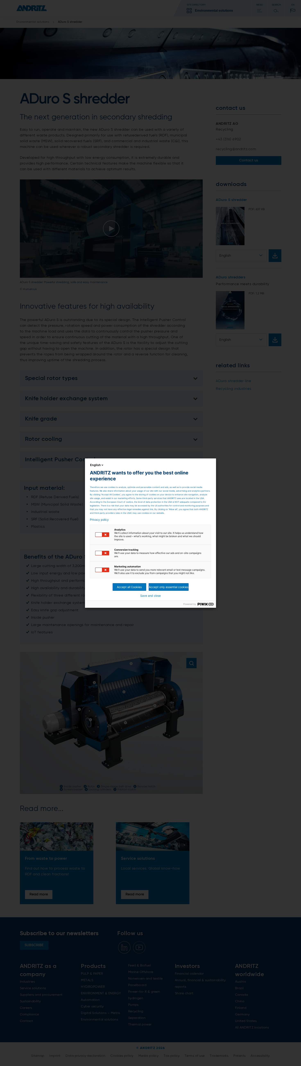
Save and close (150, 595)
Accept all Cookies (129, 587)
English (95, 465)
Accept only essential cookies (168, 587)
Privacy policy (99, 519)
